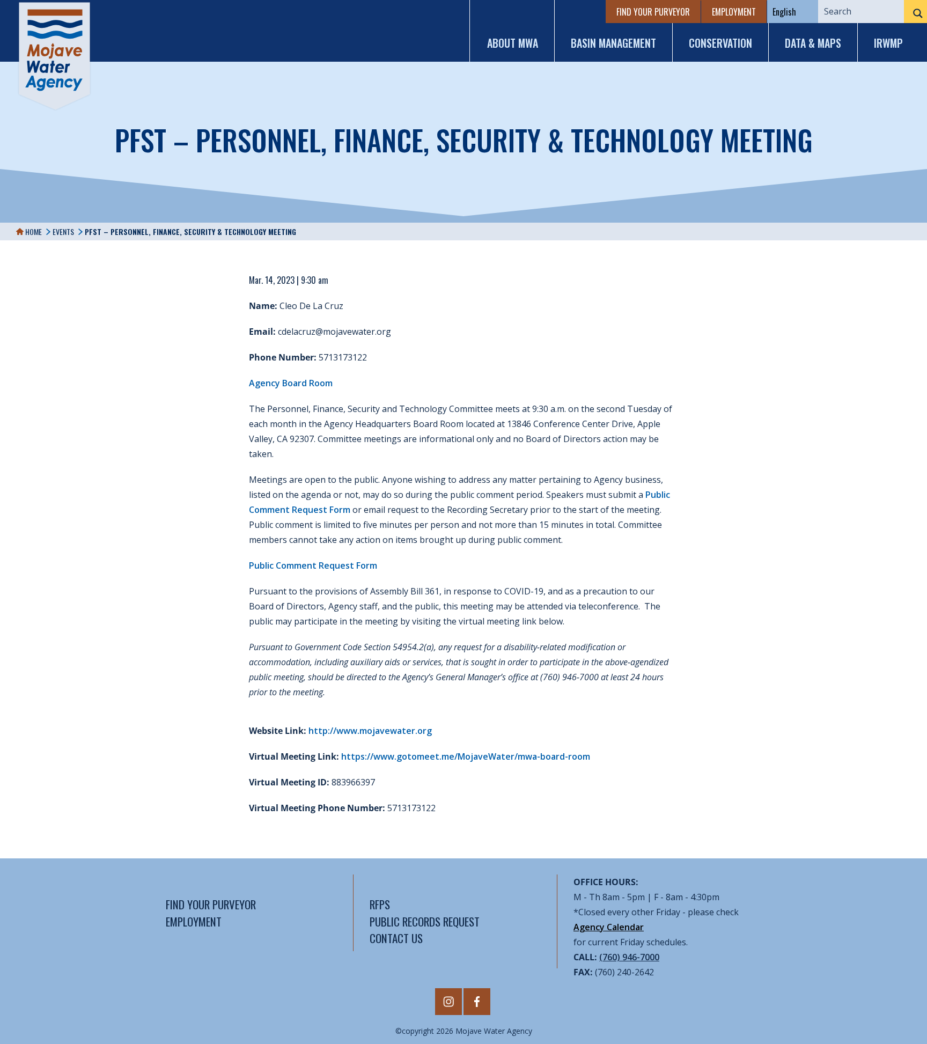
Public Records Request (425, 921)
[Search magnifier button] (915, 13)
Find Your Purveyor (653, 11)
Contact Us (396, 938)
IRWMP (888, 43)
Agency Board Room (291, 383)
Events (63, 231)
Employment (734, 11)
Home (33, 231)
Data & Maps (813, 43)
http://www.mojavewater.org (370, 731)
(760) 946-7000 (629, 957)
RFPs (380, 904)
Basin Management (613, 43)
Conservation (720, 43)
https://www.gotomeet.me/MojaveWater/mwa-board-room (465, 756)
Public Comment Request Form (313, 565)
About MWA (512, 43)
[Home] (54, 56)
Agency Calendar (608, 927)
